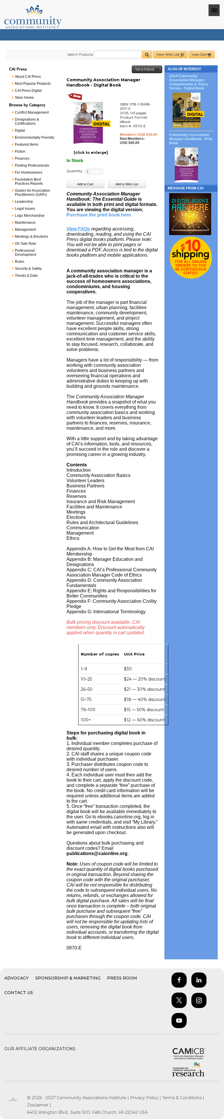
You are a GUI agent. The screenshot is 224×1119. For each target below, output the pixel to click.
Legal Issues (25, 209)
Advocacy (16, 978)
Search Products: (80, 54)
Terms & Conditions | (183, 1097)
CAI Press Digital (28, 91)
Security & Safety (28, 269)
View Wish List (168, 54)
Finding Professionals (32, 165)
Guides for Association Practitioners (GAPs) (32, 192)
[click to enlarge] (91, 152)
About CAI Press (28, 77)
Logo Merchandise (30, 216)
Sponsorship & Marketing (68, 978)
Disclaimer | (39, 1105)
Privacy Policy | (146, 1097)
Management (25, 230)
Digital (20, 130)
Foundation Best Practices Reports (29, 181)
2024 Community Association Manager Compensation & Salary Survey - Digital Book (189, 82)
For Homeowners (28, 172)
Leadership (24, 202)
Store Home (24, 98)
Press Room (122, 978)
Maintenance (25, 223)
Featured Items (26, 144)
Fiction (20, 151)
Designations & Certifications (27, 121)
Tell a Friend (145, 69)
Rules (19, 262)
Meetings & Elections (31, 237)
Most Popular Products (33, 84)
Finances (22, 158)
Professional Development (25, 253)
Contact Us (18, 992)
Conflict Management (32, 112)
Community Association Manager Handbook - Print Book (190, 139)
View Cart (199, 54)
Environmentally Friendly (34, 137)
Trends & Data (26, 276)
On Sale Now (25, 244)
